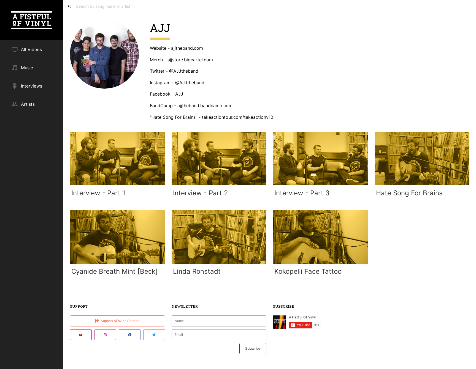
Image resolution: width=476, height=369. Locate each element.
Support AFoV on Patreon (119, 321)
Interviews (31, 86)
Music (27, 67)
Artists (28, 104)
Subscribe (253, 348)
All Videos (31, 49)
